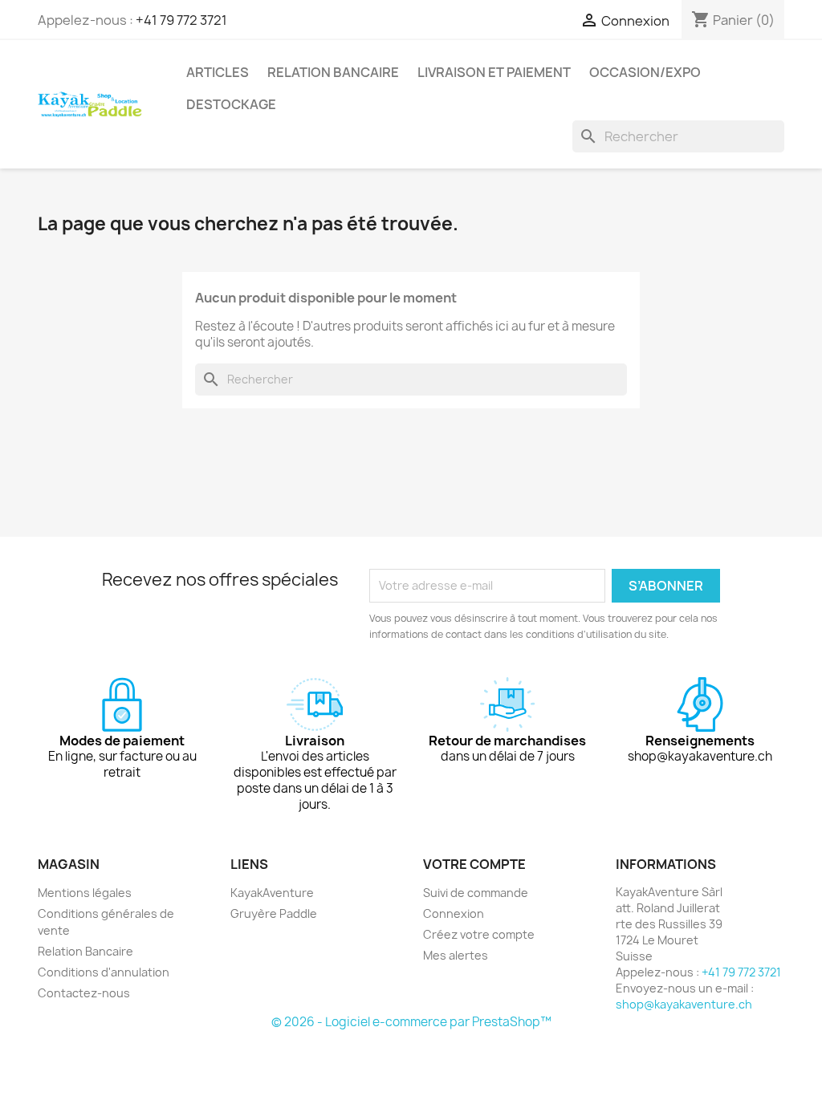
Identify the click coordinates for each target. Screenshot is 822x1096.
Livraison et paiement (494, 72)
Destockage (231, 104)
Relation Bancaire (333, 72)
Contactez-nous (84, 993)
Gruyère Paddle (273, 913)
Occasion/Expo (645, 72)
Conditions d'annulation (103, 972)
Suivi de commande (475, 892)
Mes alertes (455, 955)
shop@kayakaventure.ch (684, 1004)
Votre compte (474, 864)
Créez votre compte (479, 934)
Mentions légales (85, 892)
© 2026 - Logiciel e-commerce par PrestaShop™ (411, 1021)
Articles (217, 72)
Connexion (453, 913)
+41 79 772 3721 (181, 20)
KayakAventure (272, 892)
